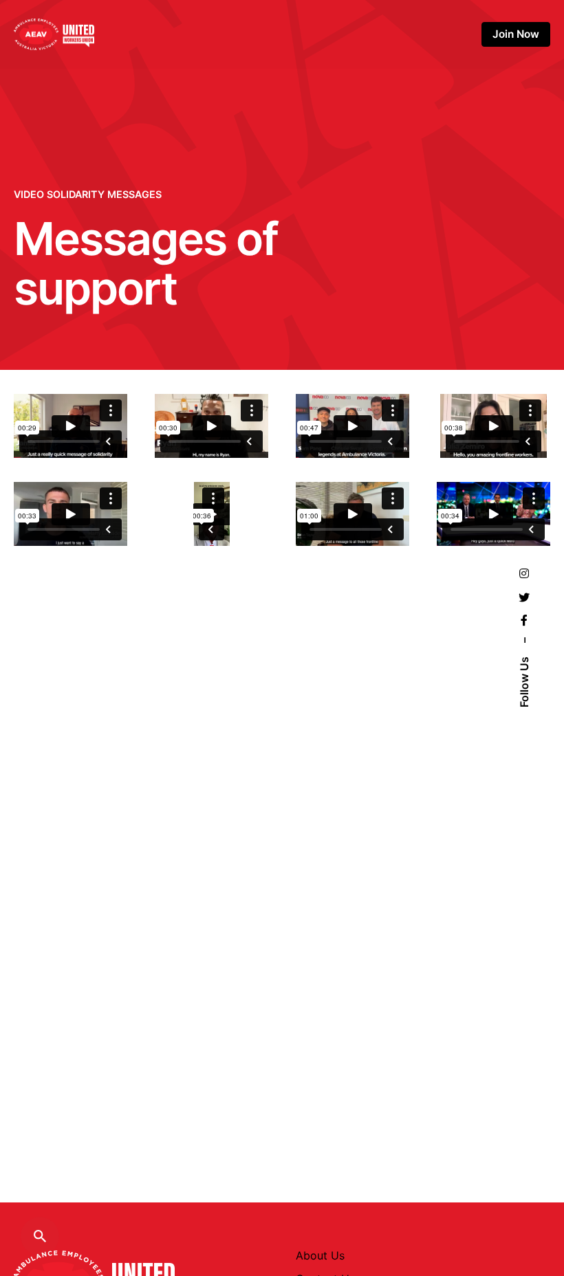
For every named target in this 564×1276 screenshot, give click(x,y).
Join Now (515, 34)
